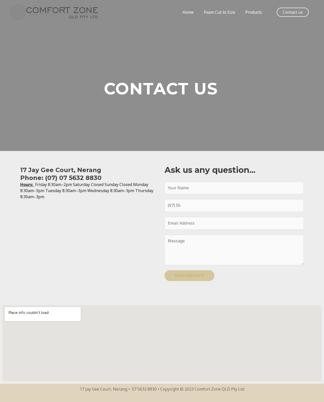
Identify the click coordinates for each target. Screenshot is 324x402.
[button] (293, 12)
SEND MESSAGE (189, 275)
